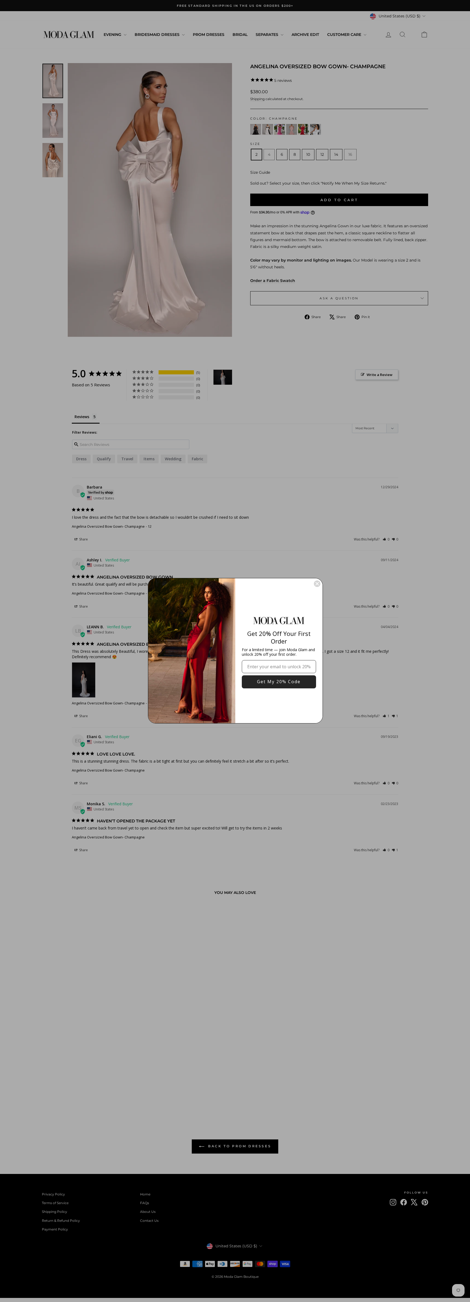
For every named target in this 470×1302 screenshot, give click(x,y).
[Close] (317, 583)
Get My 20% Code (279, 682)
